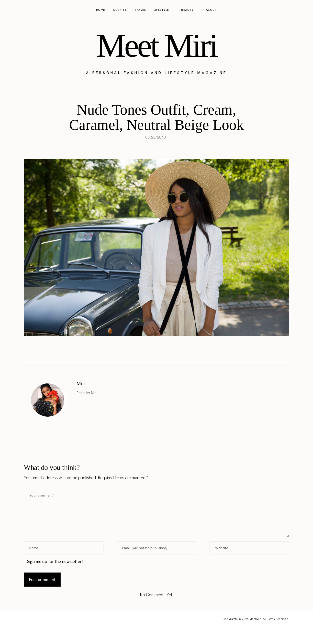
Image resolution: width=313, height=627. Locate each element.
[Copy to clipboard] (172, 353)
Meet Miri (156, 45)
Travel (140, 10)
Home (100, 10)
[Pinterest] (162, 353)
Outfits (120, 10)
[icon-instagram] (285, 10)
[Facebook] (141, 353)
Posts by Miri (87, 392)
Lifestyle (161, 10)
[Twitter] (151, 353)
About (211, 10)
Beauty (187, 10)
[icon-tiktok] (303, 10)
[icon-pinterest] (294, 10)
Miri (81, 383)
